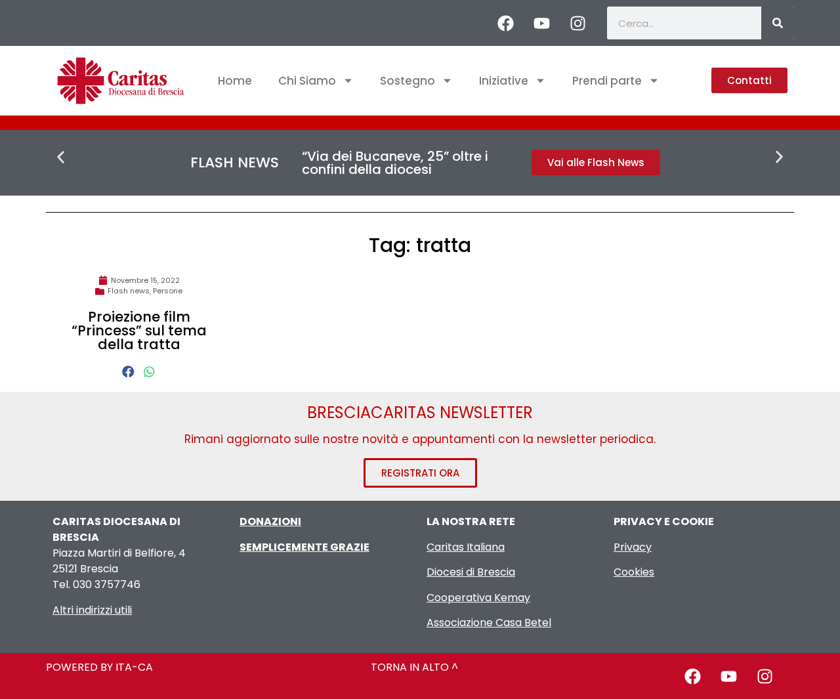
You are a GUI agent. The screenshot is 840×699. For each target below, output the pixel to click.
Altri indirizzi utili (92, 610)
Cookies (634, 572)
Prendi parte (607, 81)
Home (235, 81)
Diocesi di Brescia (471, 572)
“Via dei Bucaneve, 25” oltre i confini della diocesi (395, 163)
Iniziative (503, 81)
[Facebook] (505, 23)
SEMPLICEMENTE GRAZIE (304, 547)
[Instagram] (577, 23)
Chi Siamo (307, 81)
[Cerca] (777, 23)
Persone (167, 291)
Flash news (129, 291)
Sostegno (407, 81)
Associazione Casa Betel (489, 622)
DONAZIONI (270, 521)
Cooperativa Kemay (478, 597)
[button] (60, 157)
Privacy (633, 547)
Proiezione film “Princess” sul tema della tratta (139, 330)
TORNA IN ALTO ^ (414, 667)
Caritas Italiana (466, 547)
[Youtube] (541, 23)
